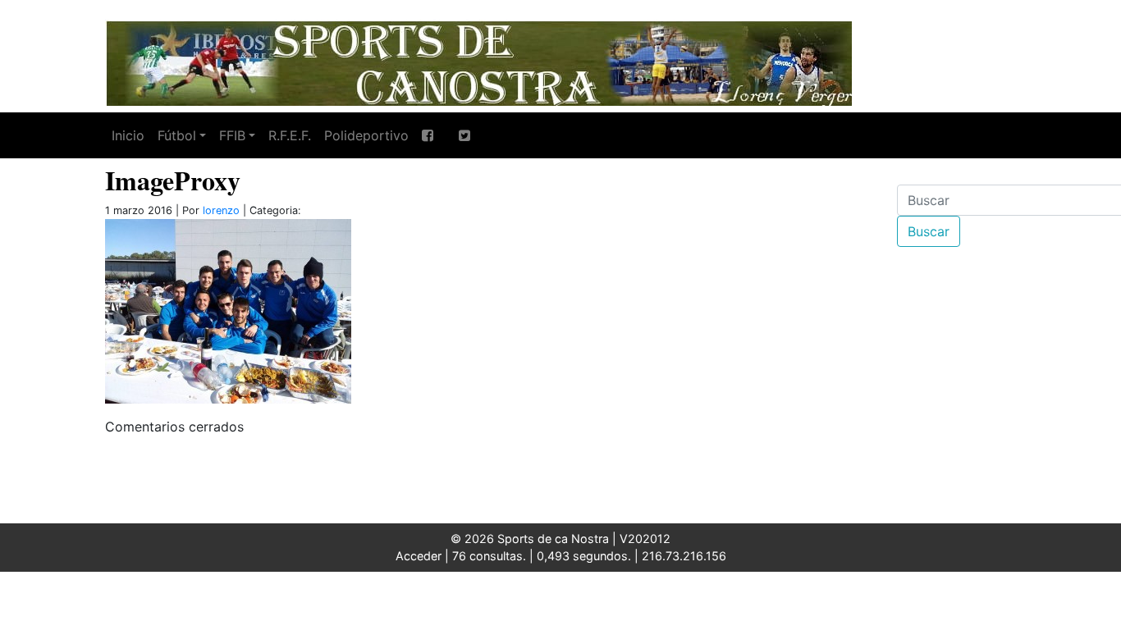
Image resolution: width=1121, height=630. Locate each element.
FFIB (232, 135)
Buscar (928, 231)
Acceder (419, 556)
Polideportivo (366, 135)
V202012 (645, 539)
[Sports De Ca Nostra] (478, 61)
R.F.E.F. (289, 135)
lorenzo (221, 210)
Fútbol (177, 135)
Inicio (128, 135)
